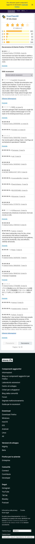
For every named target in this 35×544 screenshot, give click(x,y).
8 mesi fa (24, 273)
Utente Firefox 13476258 (12, 257)
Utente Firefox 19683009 (12, 265)
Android (5, 429)
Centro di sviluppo (9, 386)
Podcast (5, 503)
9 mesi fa (20, 302)
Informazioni (7, 373)
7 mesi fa (19, 250)
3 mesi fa (25, 178)
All (3, 436)
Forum (4, 397)
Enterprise (6, 460)
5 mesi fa (22, 196)
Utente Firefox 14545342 (12, 164)
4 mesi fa (24, 190)
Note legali (5, 512)
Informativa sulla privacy (9, 510)
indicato (23, 516)
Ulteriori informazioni (9, 98)
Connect (5, 471)
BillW (13, 107)
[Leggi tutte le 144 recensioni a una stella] (17, 42)
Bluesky (5, 499)
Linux (4, 433)
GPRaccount (16, 210)
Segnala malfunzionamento (13, 401)
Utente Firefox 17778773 (12, 204)
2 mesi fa (24, 137)
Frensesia (15, 150)
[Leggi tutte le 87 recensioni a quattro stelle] (17, 34)
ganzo (14, 231)
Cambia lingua (6, 531)
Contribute (6, 474)
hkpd (13, 250)
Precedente (10, 343)
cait (13, 156)
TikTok (4, 495)
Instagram (6, 488)
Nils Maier (13, 19)
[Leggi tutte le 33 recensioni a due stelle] (17, 39)
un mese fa (19, 107)
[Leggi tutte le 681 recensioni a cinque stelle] (17, 31)
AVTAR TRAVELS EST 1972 (12, 172)
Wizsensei (15, 196)
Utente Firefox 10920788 (12, 137)
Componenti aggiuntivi (11, 369)
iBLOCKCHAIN (16, 190)
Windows (5, 418)
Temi (18, 11)
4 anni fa (23, 53)
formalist (14, 130)
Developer (6, 478)
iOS (3, 425)
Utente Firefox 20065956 (12, 123)
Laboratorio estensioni (11, 382)
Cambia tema (6, 534)
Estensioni (11, 11)
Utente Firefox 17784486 (12, 286)
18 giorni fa (21, 80)
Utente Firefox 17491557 (12, 225)
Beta (4, 450)
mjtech (14, 315)
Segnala (4, 66)
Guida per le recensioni (11, 404)
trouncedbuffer (17, 178)
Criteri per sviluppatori (11, 390)
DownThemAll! (13, 16)
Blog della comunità (10, 393)
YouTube (5, 492)
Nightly (5, 446)
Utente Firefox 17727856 (12, 53)
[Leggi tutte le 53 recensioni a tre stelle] (17, 36)
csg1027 (14, 80)
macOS (5, 422)
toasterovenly (16, 308)
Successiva (25, 343)
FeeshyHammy (16, 184)
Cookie (22, 510)
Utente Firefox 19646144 (12, 273)
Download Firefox (9, 414)
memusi (14, 302)
